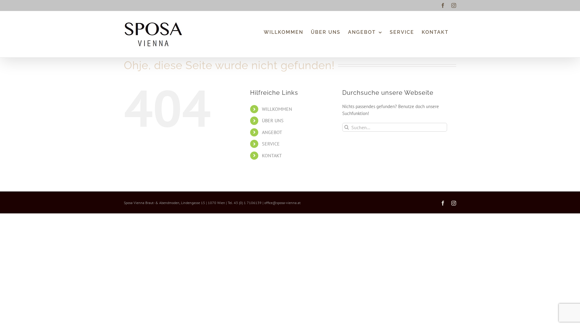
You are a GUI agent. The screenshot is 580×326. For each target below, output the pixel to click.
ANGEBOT (272, 132)
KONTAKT (272, 155)
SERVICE (271, 144)
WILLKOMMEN (277, 109)
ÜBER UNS (273, 120)
